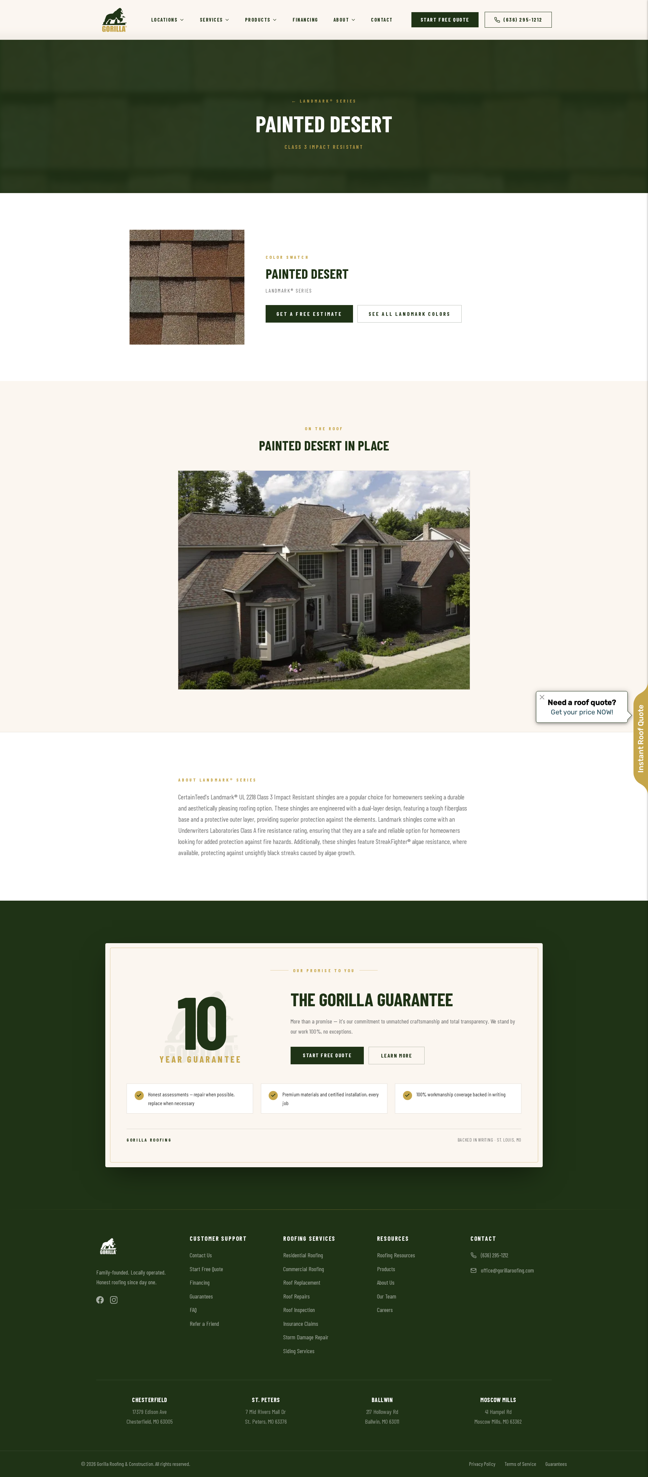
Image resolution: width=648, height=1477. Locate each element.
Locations (164, 20)
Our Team (386, 1296)
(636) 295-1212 (522, 19)
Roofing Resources (396, 1255)
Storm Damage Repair (305, 1337)
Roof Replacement (301, 1282)
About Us (386, 1282)
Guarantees (201, 1296)
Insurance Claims (300, 1323)
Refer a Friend (204, 1323)
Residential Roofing (303, 1255)
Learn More (403, 1055)
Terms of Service (520, 1463)
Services (211, 20)
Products (258, 20)
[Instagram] (114, 1300)
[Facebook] (100, 1300)
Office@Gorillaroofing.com (507, 1270)
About (341, 20)
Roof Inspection (299, 1309)
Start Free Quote (327, 1055)
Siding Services (299, 1351)
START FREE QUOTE (445, 19)
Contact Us (201, 1255)
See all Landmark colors (410, 313)
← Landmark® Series (324, 101)
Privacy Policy (482, 1463)
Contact (382, 20)
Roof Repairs (296, 1296)
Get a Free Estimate (309, 313)
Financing (305, 20)
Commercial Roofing (303, 1269)
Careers (385, 1309)
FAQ (193, 1309)
